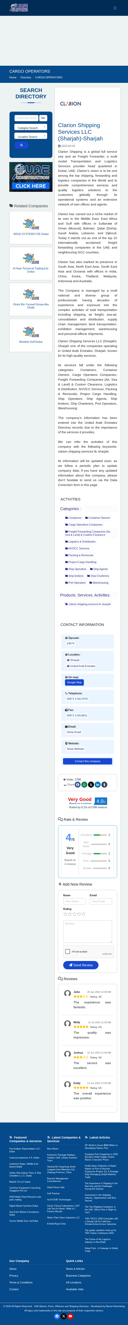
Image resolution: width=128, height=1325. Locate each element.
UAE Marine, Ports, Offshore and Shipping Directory (61, 1306)
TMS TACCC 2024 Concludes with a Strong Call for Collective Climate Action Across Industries (101, 1221)
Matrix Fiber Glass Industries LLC (63, 1217)
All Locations (73, 1282)
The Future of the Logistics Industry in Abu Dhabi (98, 1240)
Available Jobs (75, 1289)
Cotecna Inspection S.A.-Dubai (24, 1157)
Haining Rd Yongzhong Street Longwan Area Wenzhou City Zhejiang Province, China (61, 1169)
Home (12, 77)
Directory (25, 77)
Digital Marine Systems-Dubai (23, 1206)
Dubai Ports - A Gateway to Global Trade (101, 1249)
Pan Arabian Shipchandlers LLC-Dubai (24, 1150)
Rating (67, 909)
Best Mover (52, 1148)
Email (93, 895)
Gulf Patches (53, 1193)
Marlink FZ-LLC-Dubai (19, 1182)
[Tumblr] (104, 785)
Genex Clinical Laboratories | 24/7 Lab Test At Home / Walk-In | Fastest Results (63, 1209)
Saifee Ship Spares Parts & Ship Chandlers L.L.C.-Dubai (25, 1174)
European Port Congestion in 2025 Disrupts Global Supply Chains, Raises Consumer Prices (101, 1157)
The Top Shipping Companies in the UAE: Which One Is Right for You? (100, 1210)
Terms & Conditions (20, 1282)
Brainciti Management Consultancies (57, 1180)
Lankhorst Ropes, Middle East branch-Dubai (23, 1165)
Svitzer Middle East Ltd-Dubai (23, 1221)
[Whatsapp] (84, 785)
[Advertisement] (64, 40)
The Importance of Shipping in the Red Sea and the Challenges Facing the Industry (101, 1186)
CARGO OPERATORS (48, 77)
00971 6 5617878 (77, 698)
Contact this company (87, 761)
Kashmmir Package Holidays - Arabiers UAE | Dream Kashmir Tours (62, 1158)
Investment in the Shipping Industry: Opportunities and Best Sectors (100, 1198)
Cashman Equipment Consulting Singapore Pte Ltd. (24, 1189)
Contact (13, 1289)
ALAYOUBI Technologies (59, 1199)
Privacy (13, 1275)
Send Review (82, 965)
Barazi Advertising (115, 1306)
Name (66, 895)
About (12, 1268)
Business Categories (78, 1275)
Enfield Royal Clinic (56, 1224)
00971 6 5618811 (77, 715)
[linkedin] (98, 785)
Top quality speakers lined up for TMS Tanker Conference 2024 (100, 1231)
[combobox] (30, 127)
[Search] (21, 145)
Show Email (74, 732)
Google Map (74, 682)
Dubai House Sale (55, 1187)
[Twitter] (91, 785)
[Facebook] (78, 785)
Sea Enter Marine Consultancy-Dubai (24, 1213)
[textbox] (30, 128)
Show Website (75, 749)
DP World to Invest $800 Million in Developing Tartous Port (101, 1146)
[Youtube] (70, 1316)
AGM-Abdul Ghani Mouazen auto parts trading (25, 1198)
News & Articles (75, 1268)
